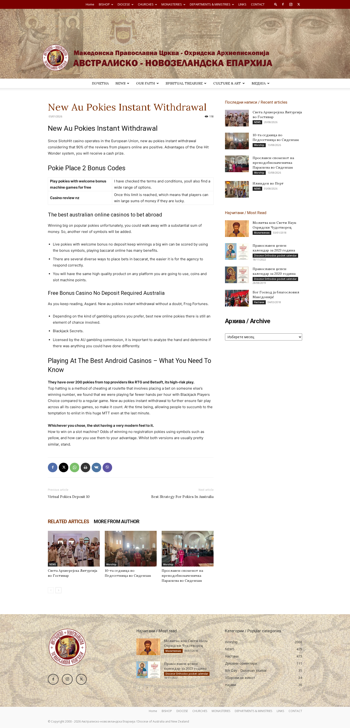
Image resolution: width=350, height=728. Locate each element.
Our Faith (145, 83)
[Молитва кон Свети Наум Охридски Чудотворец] (237, 228)
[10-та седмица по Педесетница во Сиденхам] (131, 549)
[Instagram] (290, 4)
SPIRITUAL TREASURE (184, 83)
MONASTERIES (171, 4)
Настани (259, 302)
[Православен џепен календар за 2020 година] (237, 274)
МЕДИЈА (259, 83)
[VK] (96, 467)
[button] (275, 4)
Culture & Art (227, 83)
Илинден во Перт (268, 183)
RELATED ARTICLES (68, 521)
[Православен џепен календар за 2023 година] (237, 251)
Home (90, 4)
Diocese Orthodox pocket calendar (275, 255)
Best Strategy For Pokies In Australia (182, 496)
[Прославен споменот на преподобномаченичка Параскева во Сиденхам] (188, 549)
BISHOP (104, 4)
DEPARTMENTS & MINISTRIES (210, 4)
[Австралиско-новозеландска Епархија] (175, 44)
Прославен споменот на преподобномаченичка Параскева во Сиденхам (182, 575)
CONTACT (258, 4)
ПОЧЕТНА (100, 83)
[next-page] (58, 590)
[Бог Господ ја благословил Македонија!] (237, 298)
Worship (111, 564)
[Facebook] (282, 4)
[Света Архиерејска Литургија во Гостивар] (74, 549)
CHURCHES (146, 4)
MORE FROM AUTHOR (116, 521)
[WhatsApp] (74, 467)
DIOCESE (124, 4)
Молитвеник (262, 232)
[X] (298, 4)
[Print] (85, 467)
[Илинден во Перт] (237, 189)
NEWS (120, 83)
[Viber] (107, 467)
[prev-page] (51, 590)
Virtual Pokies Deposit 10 (69, 496)
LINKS (242, 4)
